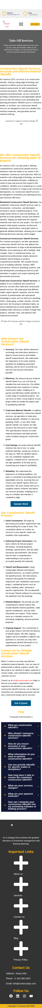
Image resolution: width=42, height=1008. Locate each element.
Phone (30, 13)
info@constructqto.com (13, 14)
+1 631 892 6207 (33, 14)
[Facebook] (11, 996)
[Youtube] (31, 996)
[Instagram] (24, 996)
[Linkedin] (17, 996)
